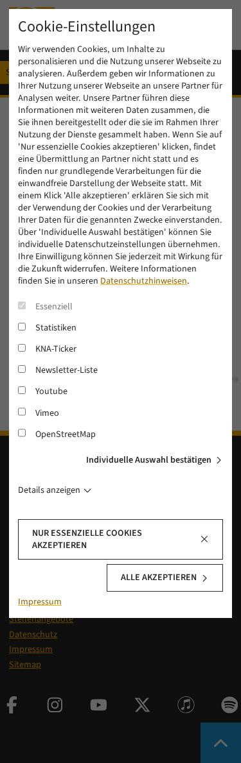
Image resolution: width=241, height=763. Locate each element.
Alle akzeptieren (159, 577)
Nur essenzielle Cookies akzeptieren (87, 539)
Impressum (40, 602)
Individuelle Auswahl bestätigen (148, 460)
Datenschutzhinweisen (143, 281)
